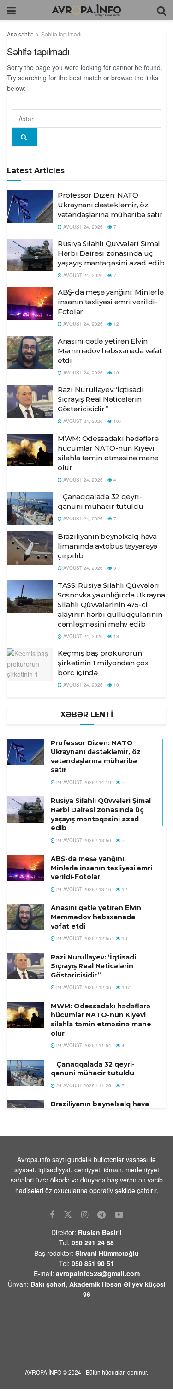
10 (115, 372)
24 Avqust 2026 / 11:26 (83, 1085)
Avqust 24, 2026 (82, 226)
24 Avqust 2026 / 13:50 (83, 840)
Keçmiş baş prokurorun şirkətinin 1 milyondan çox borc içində (103, 663)
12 (115, 323)
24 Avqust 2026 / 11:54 (83, 1045)
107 (117, 421)
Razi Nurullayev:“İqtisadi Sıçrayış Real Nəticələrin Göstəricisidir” (101, 399)
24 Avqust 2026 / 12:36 (83, 987)
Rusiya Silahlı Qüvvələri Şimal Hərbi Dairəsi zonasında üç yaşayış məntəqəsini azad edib (111, 253)
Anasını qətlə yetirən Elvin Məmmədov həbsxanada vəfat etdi (110, 351)
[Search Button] (24, 137)
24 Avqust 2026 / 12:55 (83, 938)
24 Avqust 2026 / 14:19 (83, 782)
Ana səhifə (20, 34)
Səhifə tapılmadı (61, 34)
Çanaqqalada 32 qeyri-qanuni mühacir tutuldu (93, 1069)
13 (115, 636)
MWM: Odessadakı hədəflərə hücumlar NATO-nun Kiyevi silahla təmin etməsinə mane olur (101, 1019)
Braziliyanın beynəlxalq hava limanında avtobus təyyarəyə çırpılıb (107, 546)
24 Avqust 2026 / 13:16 (83, 889)
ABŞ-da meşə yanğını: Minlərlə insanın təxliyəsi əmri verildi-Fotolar (110, 302)
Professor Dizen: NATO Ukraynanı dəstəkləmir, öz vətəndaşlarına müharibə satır (110, 205)
